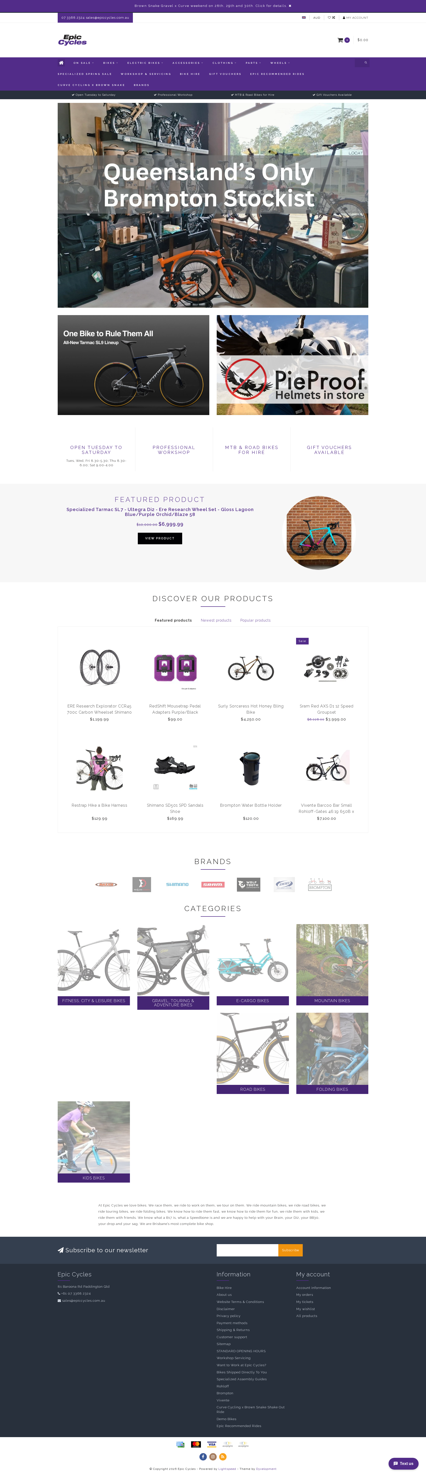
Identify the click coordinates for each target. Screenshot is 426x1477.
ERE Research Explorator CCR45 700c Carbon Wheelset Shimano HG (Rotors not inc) (99, 712)
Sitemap (224, 1344)
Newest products (216, 620)
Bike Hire (190, 74)
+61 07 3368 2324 (76, 1293)
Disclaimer (226, 1309)
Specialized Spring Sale (85, 74)
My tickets (304, 1302)
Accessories (186, 63)
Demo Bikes (226, 1419)
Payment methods (232, 1323)
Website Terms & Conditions (240, 1302)
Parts (252, 63)
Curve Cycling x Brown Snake (91, 85)
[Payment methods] (180, 1444)
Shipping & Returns (233, 1330)
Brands (142, 85)
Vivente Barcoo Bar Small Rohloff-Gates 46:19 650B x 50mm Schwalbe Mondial (326, 811)
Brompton (225, 1393)
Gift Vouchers (225, 74)
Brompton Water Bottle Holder (251, 805)
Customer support (232, 1337)
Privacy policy (229, 1316)
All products (306, 1316)
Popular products (255, 620)
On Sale (82, 63)
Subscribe (290, 1250)
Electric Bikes (143, 63)
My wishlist (305, 1309)
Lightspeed (227, 1469)
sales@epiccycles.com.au (83, 1300)
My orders (304, 1295)
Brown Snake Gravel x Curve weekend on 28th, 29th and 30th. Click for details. (211, 6)
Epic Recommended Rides (277, 74)
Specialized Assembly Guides (242, 1379)
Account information (313, 1288)
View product (160, 538)
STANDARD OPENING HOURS (241, 1351)
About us (224, 1295)
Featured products (173, 620)
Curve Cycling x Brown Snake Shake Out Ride (251, 1409)
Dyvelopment (266, 1469)
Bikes (109, 63)
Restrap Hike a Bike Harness (99, 805)
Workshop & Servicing (146, 74)
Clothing (223, 63)
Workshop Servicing (234, 1358)
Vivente (223, 1400)
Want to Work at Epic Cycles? (241, 1365)
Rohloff (223, 1386)
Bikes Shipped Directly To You (242, 1372)
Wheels (278, 63)
